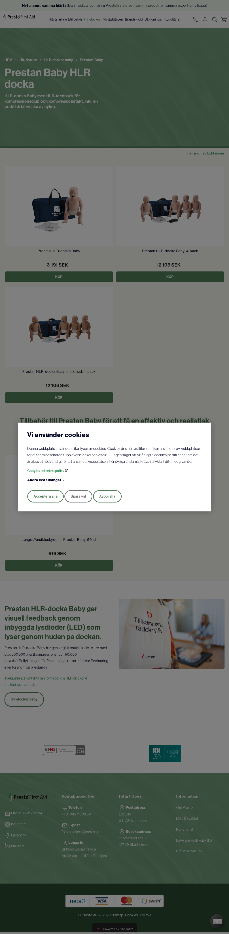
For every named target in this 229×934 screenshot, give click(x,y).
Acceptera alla (45, 496)
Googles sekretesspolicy (46, 471)
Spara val (78, 496)
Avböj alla (107, 496)
